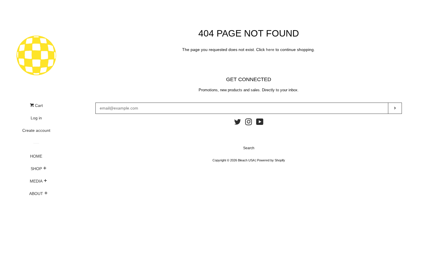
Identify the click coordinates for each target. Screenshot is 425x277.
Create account (36, 130)
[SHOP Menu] (44, 169)
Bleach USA (246, 160)
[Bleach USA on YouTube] (259, 123)
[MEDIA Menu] (45, 181)
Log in (36, 118)
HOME (36, 156)
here (270, 49)
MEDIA (36, 181)
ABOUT (36, 193)
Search (248, 148)
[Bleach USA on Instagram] (248, 123)
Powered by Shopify (271, 160)
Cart (38, 105)
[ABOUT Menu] (46, 194)
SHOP (36, 168)
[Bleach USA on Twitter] (237, 123)
